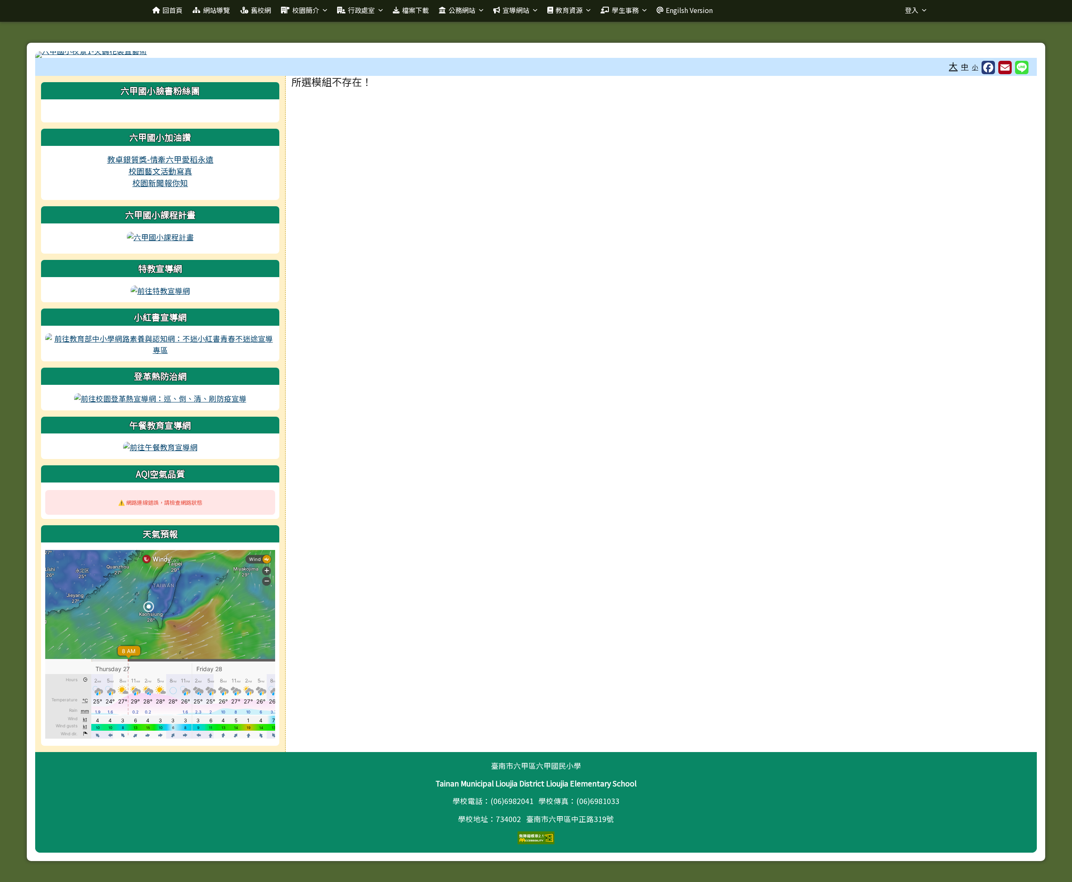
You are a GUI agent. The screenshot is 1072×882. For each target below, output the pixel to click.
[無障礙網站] (536, 837)
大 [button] (953, 66)
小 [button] (975, 66)
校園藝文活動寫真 (160, 170)
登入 (911, 10)
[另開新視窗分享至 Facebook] (988, 67)
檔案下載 (415, 10)
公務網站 (461, 10)
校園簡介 (305, 10)
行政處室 (361, 10)
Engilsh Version (689, 10)
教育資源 (569, 10)
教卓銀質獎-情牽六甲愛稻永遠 (160, 159)
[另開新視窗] (160, 236)
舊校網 (261, 10)
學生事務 (625, 10)
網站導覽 (216, 10)
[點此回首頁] (536, 54)
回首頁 (172, 10)
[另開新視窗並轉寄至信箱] (1005, 67)
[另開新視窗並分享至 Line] (1021, 67)
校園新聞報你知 (160, 182)
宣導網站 (515, 10)
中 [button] (965, 66)
